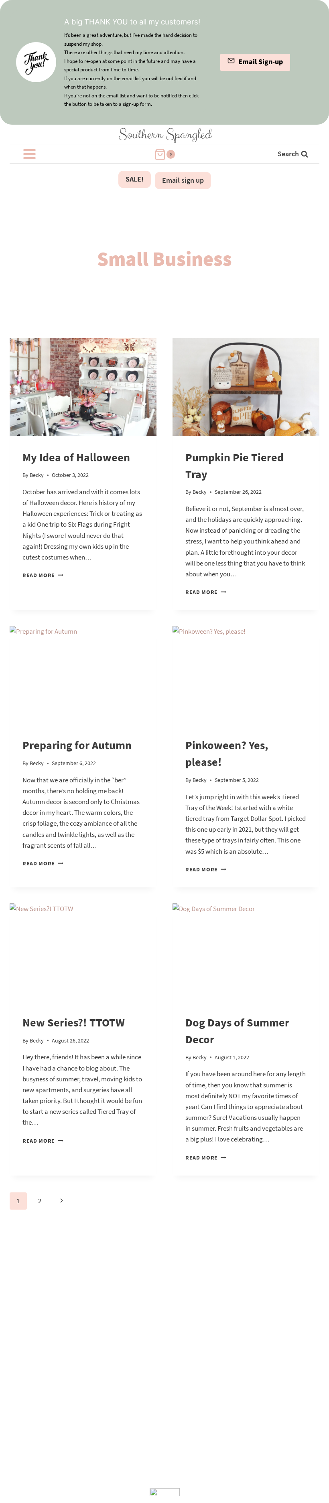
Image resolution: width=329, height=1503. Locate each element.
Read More (42, 575)
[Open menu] (29, 154)
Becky (37, 475)
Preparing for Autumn (77, 745)
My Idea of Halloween (76, 457)
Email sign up (183, 180)
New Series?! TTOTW (73, 1022)
